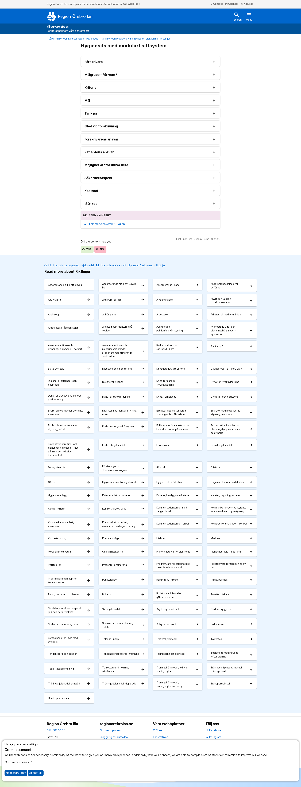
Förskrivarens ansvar (101, 139)
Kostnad (91, 191)
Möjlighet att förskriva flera (106, 165)
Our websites (132, 4)
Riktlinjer (165, 38)
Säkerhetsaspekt (98, 178)
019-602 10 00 (56, 730)
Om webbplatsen (110, 730)
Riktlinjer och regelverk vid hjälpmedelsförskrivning (129, 38)
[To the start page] (69, 16)
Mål (87, 100)
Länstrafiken (160, 737)
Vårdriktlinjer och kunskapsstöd (66, 38)
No (101, 249)
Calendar (231, 4)
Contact (216, 4)
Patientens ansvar (99, 152)
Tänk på (90, 113)
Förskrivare (93, 62)
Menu (249, 16)
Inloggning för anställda (114, 737)
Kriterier (91, 87)
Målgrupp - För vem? (100, 75)
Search (238, 16)
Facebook (214, 730)
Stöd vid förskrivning (101, 126)
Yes (88, 249)
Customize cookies (17, 762)
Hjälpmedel (92, 38)
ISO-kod (91, 204)
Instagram (213, 737)
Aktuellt (247, 4)
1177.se (157, 730)
